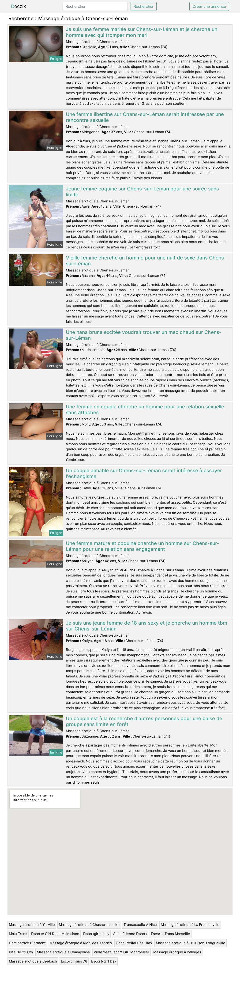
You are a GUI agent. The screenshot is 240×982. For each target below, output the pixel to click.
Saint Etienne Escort (130, 934)
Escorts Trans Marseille (170, 934)
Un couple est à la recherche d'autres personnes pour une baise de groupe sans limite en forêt (144, 721)
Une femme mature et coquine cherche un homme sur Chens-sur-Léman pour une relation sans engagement (142, 546)
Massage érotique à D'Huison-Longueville (190, 943)
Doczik (18, 6)
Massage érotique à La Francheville (190, 924)
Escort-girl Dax (103, 961)
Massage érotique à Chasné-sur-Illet (89, 924)
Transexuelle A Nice (140, 924)
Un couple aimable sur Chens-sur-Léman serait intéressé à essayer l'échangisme (144, 473)
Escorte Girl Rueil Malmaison (55, 934)
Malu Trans (18, 934)
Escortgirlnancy (96, 934)
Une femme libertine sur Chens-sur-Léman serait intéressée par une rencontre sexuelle (145, 117)
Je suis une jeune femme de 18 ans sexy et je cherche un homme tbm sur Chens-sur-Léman (146, 626)
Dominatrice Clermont (27, 943)
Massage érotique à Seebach (33, 961)
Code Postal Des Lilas (134, 943)
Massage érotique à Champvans (63, 952)
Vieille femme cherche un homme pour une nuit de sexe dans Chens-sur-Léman (146, 261)
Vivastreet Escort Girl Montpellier (121, 952)
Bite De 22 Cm (21, 952)
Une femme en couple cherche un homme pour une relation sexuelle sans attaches (145, 409)
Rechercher (144, 6)
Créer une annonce (209, 6)
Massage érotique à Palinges (177, 952)
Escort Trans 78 (74, 961)
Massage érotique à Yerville (32, 924)
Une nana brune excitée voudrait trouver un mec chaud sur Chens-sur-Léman (143, 335)
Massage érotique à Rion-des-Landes (80, 943)
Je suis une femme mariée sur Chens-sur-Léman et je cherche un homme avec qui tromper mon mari (141, 32)
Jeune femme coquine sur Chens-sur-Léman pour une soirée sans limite (142, 191)
